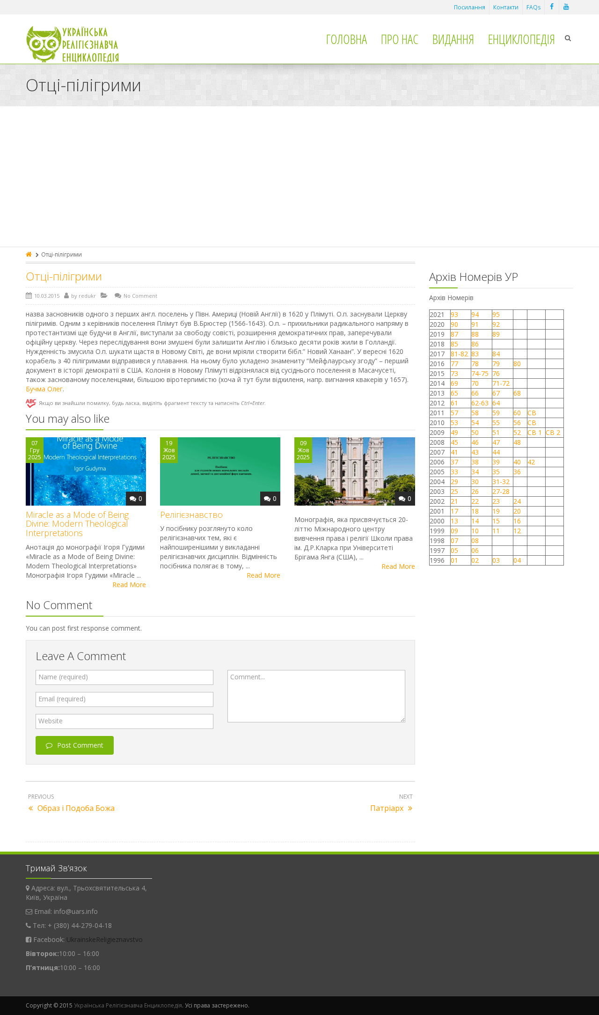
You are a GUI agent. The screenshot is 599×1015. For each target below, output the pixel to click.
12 (517, 530)
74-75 (480, 373)
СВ (531, 412)
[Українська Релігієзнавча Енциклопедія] (79, 44)
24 (517, 501)
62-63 (480, 402)
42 (532, 461)
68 (517, 393)
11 (496, 530)
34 (475, 471)
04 (517, 560)
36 (517, 471)
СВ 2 (553, 432)
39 (496, 461)
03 (496, 560)
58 (475, 412)
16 (517, 520)
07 (454, 540)
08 (475, 540)
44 (496, 452)
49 (454, 432)
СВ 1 (534, 432)
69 (454, 383)
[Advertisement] (299, 176)
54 (475, 422)
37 (454, 461)
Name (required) (63, 676)
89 (496, 334)
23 (496, 501)
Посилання (469, 7)
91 (475, 324)
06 (475, 550)
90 (454, 324)
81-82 (459, 353)
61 (454, 402)
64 (496, 402)
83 (475, 353)
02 (475, 560)
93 (454, 314)
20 (517, 511)
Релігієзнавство (191, 514)
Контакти (506, 7)
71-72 (501, 383)
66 (475, 393)
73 (454, 373)
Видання (453, 39)
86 (475, 343)
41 (454, 452)
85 (454, 343)
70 (475, 383)
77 (454, 363)
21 (454, 501)
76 (496, 373)
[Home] (29, 254)
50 (475, 432)
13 (454, 520)
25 (454, 491)
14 (475, 520)
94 (475, 314)
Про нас (399, 39)
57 (454, 412)
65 (454, 393)
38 (475, 461)
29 (454, 481)
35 (496, 471)
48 (517, 442)
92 (496, 324)
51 (496, 432)
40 (517, 461)
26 (475, 491)
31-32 (501, 481)
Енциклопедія (521, 39)
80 (517, 363)
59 (496, 412)
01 (454, 560)
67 (496, 393)
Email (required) (62, 698)
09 (454, 530)
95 (496, 314)
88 (475, 334)
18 (475, 511)
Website (50, 720)
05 (454, 550)
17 (454, 511)
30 (475, 481)
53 (454, 422)
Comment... (247, 676)
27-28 (501, 491)
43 (475, 452)
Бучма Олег (44, 388)
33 (454, 471)
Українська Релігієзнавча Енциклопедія (128, 1005)
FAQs (533, 7)
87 (454, 334)
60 (517, 412)
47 (496, 442)
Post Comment (80, 745)
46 (475, 442)
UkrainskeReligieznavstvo (104, 939)
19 (496, 511)
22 (475, 501)
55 (496, 422)
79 (496, 363)
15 (496, 520)
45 (454, 442)
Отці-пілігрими (64, 276)
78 (475, 363)
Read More (129, 584)
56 (517, 422)
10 (475, 530)
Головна (346, 39)
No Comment (140, 295)
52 (517, 432)
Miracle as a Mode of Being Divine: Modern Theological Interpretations (77, 524)
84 (496, 353)
